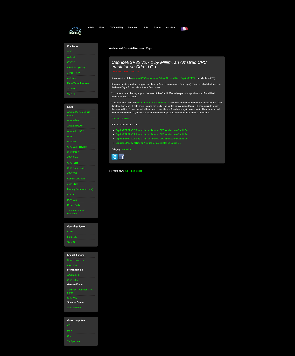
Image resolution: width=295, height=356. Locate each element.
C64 (69, 325)
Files (101, 27)
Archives (170, 27)
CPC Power (73, 157)
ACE (69, 51)
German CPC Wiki (76, 178)
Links (146, 27)
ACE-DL (71, 57)
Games (157, 27)
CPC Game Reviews (77, 147)
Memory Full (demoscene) (80, 189)
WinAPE (71, 94)
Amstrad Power (74, 125)
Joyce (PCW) (73, 73)
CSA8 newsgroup (75, 260)
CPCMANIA (73, 152)
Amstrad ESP (74, 307)
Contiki (70, 231)
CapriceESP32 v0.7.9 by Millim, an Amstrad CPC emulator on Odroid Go (151, 134)
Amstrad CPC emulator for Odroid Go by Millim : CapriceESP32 (163, 78)
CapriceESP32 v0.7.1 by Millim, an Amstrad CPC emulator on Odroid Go (151, 138)
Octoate (71, 194)
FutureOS (72, 237)
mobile (90, 27)
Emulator (133, 27)
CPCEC (71, 62)
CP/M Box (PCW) (76, 67)
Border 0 (71, 141)
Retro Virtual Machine (78, 83)
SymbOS (71, 242)
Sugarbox (72, 88)
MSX (69, 330)
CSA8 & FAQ (116, 27)
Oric (69, 336)
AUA (69, 136)
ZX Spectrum (73, 341)
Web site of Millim (120, 118)
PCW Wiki (72, 200)
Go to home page (133, 171)
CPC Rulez (72, 163)
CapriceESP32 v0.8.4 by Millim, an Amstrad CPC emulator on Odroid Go (151, 130)
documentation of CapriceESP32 (152, 102)
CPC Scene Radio (76, 168)
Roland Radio (73, 205)
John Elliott (72, 184)
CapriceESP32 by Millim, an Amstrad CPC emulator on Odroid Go (148, 143)
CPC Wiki (72, 173)
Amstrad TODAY (75, 131)
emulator (126, 149)
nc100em (71, 78)
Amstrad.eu (73, 120)
